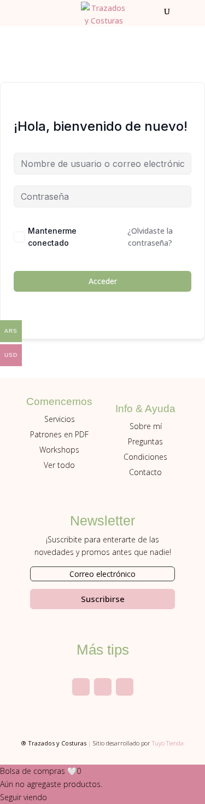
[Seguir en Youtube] (103, 687)
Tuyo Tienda (168, 743)
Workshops (59, 449)
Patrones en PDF (59, 434)
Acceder (103, 281)
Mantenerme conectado (52, 236)
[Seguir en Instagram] (81, 687)
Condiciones (145, 457)
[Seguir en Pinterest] (124, 687)
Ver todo (59, 465)
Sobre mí (146, 426)
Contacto (145, 472)
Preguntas (145, 441)
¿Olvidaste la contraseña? (150, 236)
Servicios (59, 419)
